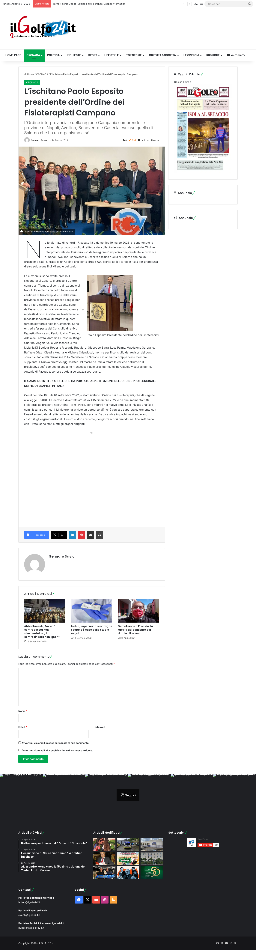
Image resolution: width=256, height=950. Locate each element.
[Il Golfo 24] (42, 29)
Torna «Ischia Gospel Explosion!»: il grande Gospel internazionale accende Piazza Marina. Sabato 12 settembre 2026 (121, 3)
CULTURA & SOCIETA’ (162, 55)
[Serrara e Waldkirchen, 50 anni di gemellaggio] (152, 872)
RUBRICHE (213, 55)
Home (30, 74)
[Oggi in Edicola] (203, 171)
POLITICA (53, 55)
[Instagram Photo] (21, 795)
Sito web (100, 726)
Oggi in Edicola (182, 81)
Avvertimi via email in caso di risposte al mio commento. (55, 742)
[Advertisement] (91, 475)
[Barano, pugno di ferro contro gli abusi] (152, 844)
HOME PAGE (13, 55)
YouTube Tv (237, 55)
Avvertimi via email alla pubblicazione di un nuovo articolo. (57, 750)
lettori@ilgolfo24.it (29, 902)
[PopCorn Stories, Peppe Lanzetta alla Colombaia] (128, 872)
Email (22, 726)
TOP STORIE (134, 55)
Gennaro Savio (39, 140)
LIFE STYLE (111, 55)
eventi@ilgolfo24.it (29, 914)
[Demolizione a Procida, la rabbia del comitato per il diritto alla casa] (138, 610)
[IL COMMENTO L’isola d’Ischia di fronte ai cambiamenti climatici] (104, 858)
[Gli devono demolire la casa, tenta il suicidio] (128, 844)
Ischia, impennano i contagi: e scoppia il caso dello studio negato (91, 629)
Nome (22, 711)
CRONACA (33, 55)
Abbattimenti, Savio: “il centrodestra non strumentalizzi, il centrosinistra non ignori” (42, 631)
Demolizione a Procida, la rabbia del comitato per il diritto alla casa (135, 629)
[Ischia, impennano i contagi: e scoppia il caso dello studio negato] (91, 610)
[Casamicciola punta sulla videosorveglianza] (152, 858)
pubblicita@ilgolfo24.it (31, 927)
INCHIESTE (74, 55)
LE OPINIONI (191, 55)
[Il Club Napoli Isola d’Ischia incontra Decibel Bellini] (104, 872)
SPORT (92, 55)
